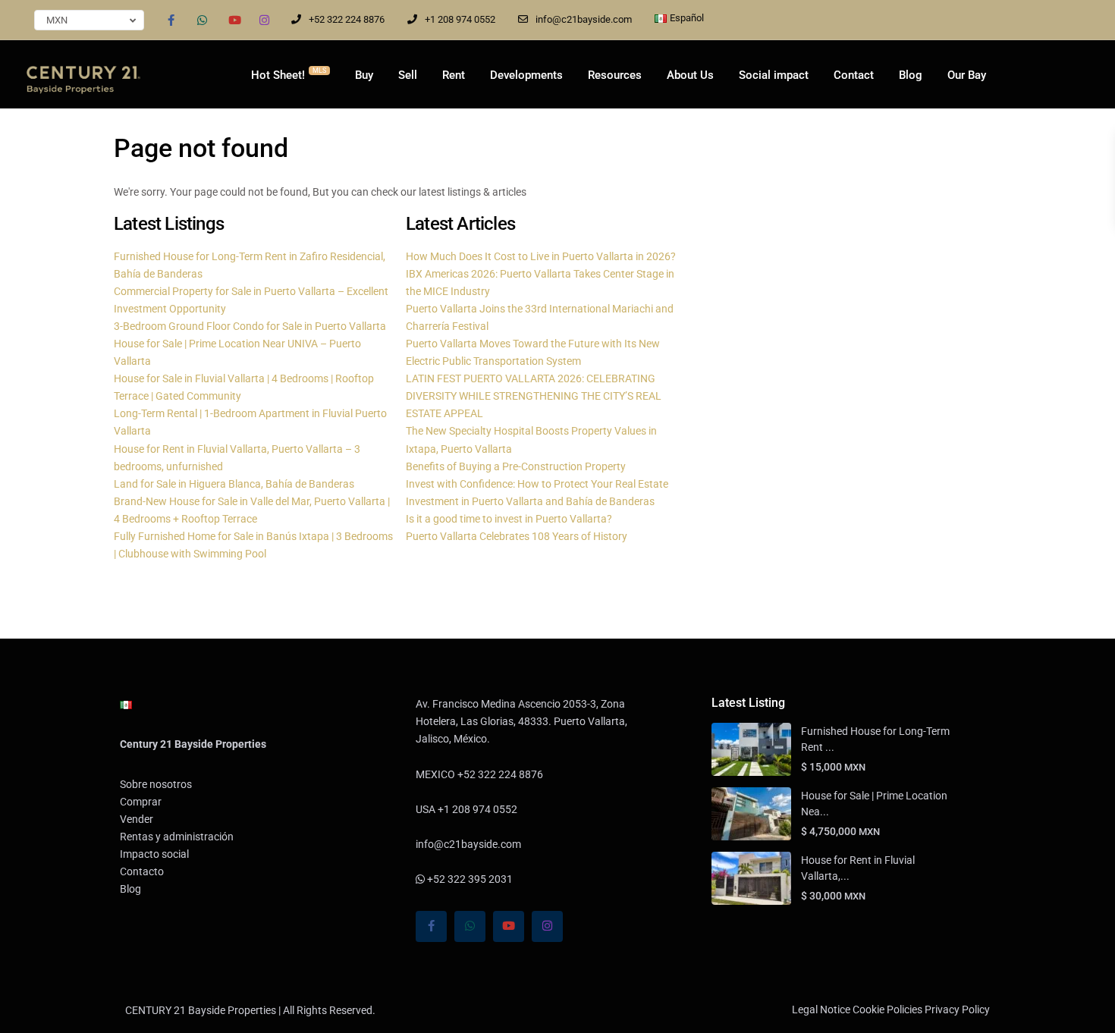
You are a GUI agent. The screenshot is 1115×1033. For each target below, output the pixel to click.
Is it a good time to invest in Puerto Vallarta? (509, 519)
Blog (910, 75)
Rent (453, 75)
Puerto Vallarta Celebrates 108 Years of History (516, 536)
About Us (690, 75)
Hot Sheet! (288, 74)
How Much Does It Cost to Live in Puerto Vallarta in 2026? (541, 256)
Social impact (774, 75)
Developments (526, 75)
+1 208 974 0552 (460, 19)
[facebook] (171, 20)
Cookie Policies (887, 1009)
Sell (407, 75)
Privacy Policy (957, 1009)
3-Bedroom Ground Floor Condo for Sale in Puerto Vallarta (250, 326)
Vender (136, 819)
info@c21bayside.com (584, 19)
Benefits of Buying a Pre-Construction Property (516, 466)
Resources (615, 75)
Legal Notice (821, 1009)
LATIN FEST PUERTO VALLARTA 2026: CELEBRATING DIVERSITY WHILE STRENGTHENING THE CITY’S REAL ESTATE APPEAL (533, 395)
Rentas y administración (177, 836)
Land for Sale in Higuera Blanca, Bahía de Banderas (234, 484)
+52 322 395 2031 (469, 879)
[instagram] (264, 20)
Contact (854, 75)
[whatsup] (202, 20)
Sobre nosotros (156, 784)
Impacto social (154, 854)
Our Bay (966, 75)
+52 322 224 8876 (347, 19)
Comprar (141, 802)
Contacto (142, 871)
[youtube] (233, 20)
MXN (57, 20)
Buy (364, 75)
